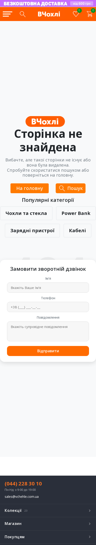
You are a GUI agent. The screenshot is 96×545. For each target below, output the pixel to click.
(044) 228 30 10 (23, 483)
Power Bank (76, 213)
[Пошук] (22, 14)
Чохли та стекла (26, 213)
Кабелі (77, 230)
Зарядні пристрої (32, 230)
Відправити (48, 350)
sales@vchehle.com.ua (22, 497)
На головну (29, 188)
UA (58, 6)
